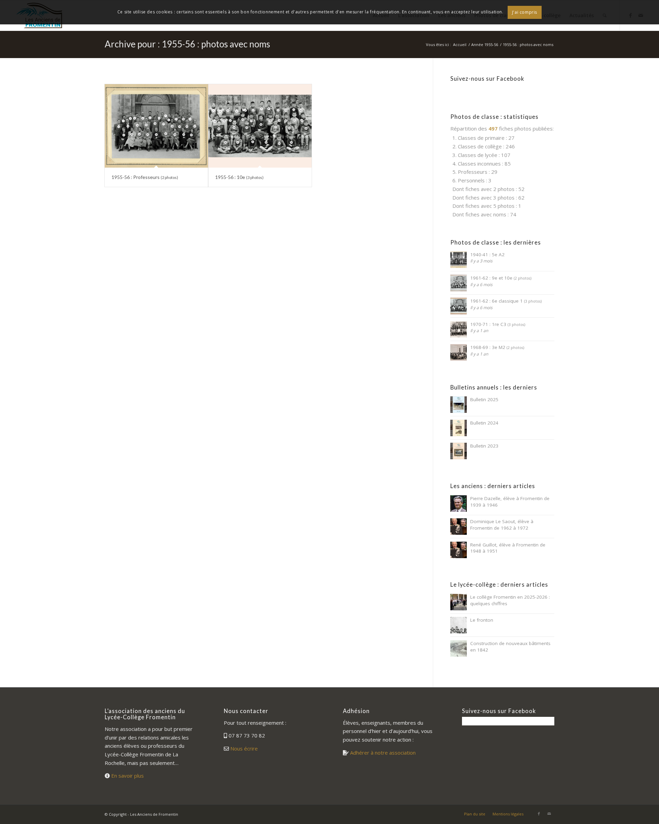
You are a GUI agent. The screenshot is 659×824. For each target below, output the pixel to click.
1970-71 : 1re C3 (497, 324)
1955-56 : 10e (239, 177)
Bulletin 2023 (484, 446)
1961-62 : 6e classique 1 (506, 301)
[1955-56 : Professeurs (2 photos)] (156, 126)
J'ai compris (524, 12)
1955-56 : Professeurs (145, 177)
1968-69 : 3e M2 (497, 347)
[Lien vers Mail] (549, 814)
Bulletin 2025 (484, 399)
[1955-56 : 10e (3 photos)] (260, 126)
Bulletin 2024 (484, 423)
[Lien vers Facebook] (539, 814)
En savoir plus (127, 775)
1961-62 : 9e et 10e (500, 278)
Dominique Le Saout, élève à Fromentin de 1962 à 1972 (501, 524)
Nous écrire (244, 748)
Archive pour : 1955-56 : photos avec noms (187, 43)
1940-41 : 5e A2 (487, 254)
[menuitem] (475, 814)
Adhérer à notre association (383, 752)
